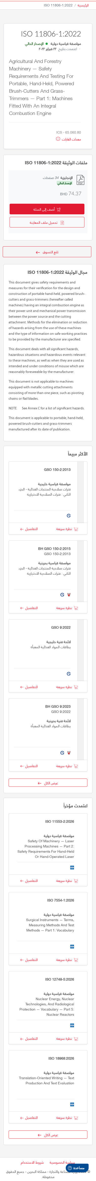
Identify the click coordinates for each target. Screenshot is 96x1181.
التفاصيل (30, 528)
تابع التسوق (49, 252)
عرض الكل (49, 783)
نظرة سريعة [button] (65, 528)
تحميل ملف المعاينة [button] (45, 222)
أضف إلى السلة (45, 209)
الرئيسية (83, 5)
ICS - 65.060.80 (68, 132)
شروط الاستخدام (32, 1162)
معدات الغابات (71, 139)
